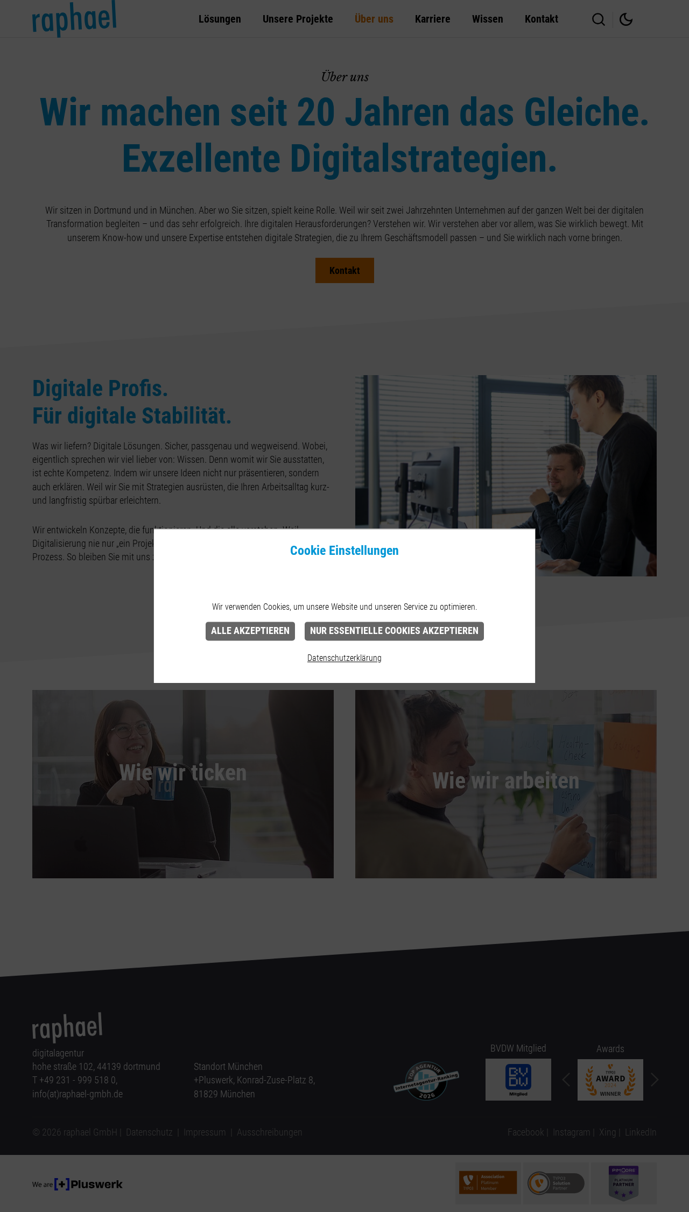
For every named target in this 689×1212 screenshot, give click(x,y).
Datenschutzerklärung (344, 658)
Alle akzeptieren (250, 630)
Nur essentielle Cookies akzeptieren (394, 630)
